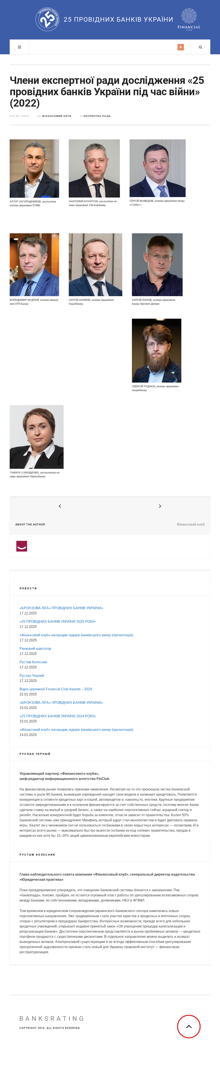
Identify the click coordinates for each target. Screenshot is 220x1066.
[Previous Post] (60, 506)
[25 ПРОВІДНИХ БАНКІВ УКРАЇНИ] (47, 19)
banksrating (52, 1018)
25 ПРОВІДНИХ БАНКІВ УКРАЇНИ (119, 19)
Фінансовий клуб (56, 116)
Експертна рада (97, 116)
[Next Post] (160, 506)
